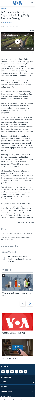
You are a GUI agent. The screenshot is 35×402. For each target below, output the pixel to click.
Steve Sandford (8, 22)
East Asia (4, 8)
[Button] (31, 30)
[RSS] (21, 371)
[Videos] (13, 399)
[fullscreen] (32, 49)
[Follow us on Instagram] (16, 371)
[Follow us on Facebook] (3, 371)
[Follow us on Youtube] (12, 371)
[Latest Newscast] (5, 399)
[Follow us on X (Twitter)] (7, 371)
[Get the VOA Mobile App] (17, 322)
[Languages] (21, 399)
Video (5, 270)
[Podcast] (25, 371)
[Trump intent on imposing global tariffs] (17, 282)
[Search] (30, 399)
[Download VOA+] (17, 347)
